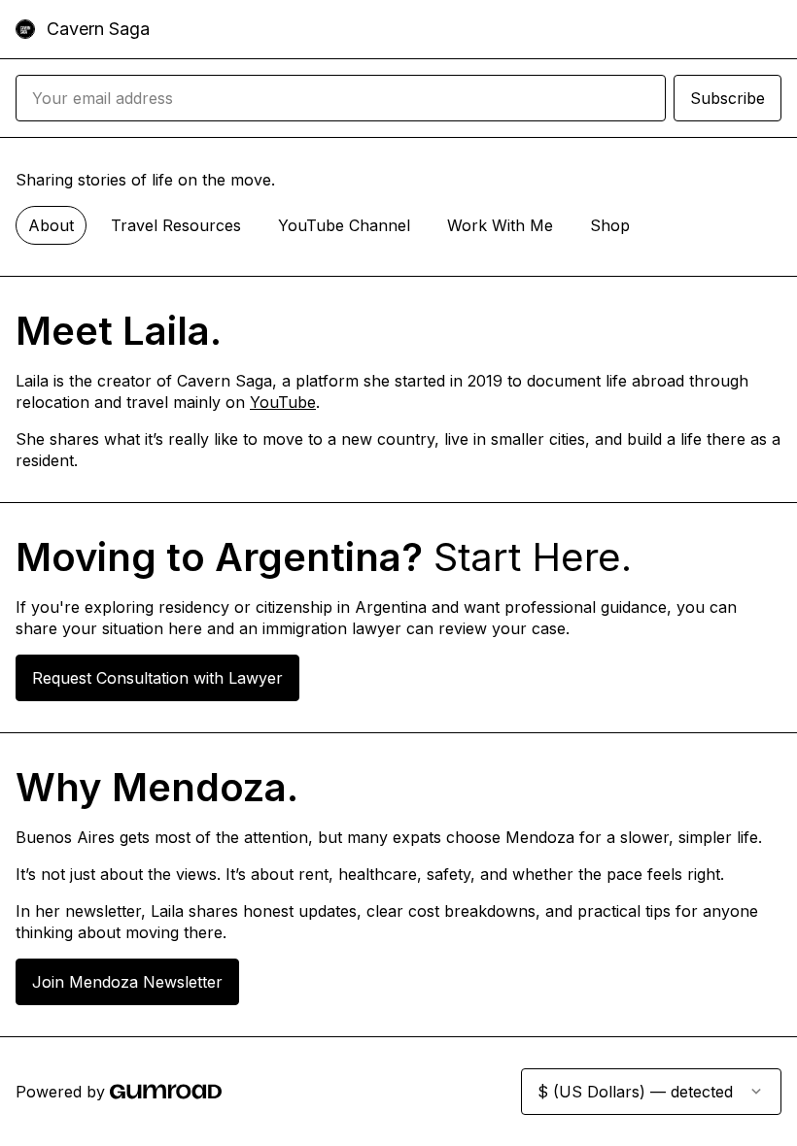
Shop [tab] (610, 225)
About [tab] (51, 225)
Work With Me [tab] (500, 225)
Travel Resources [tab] (176, 225)
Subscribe (727, 98)
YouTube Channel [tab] (344, 225)
